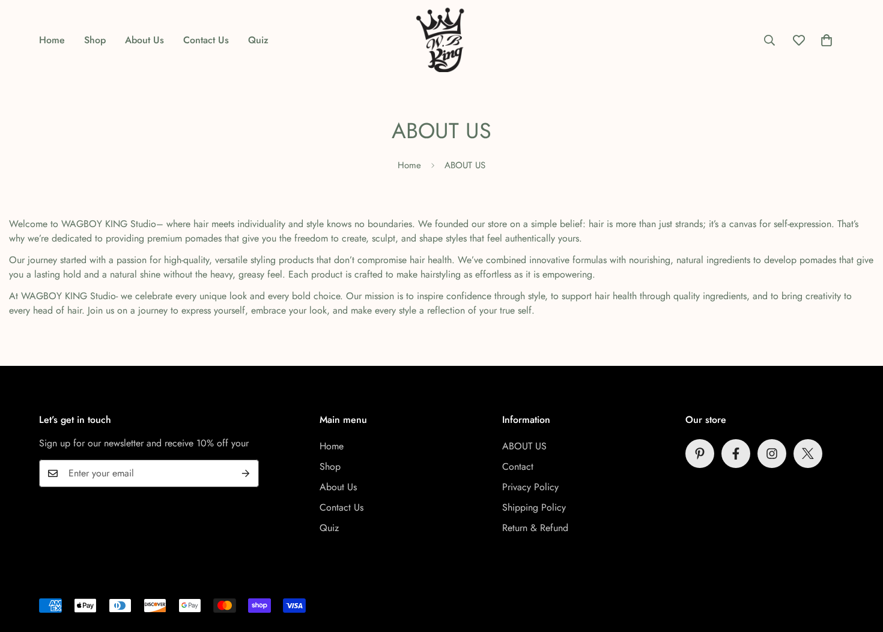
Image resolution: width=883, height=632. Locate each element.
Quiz (258, 40)
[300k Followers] (735, 453)
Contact (517, 466)
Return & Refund (535, 528)
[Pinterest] (699, 453)
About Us (144, 40)
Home (52, 40)
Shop (95, 40)
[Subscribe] (245, 473)
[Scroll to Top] (859, 566)
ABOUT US (524, 446)
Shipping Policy (534, 507)
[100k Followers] (771, 453)
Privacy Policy (530, 487)
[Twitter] (807, 453)
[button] (826, 40)
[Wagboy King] (441, 40)
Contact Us (206, 40)
